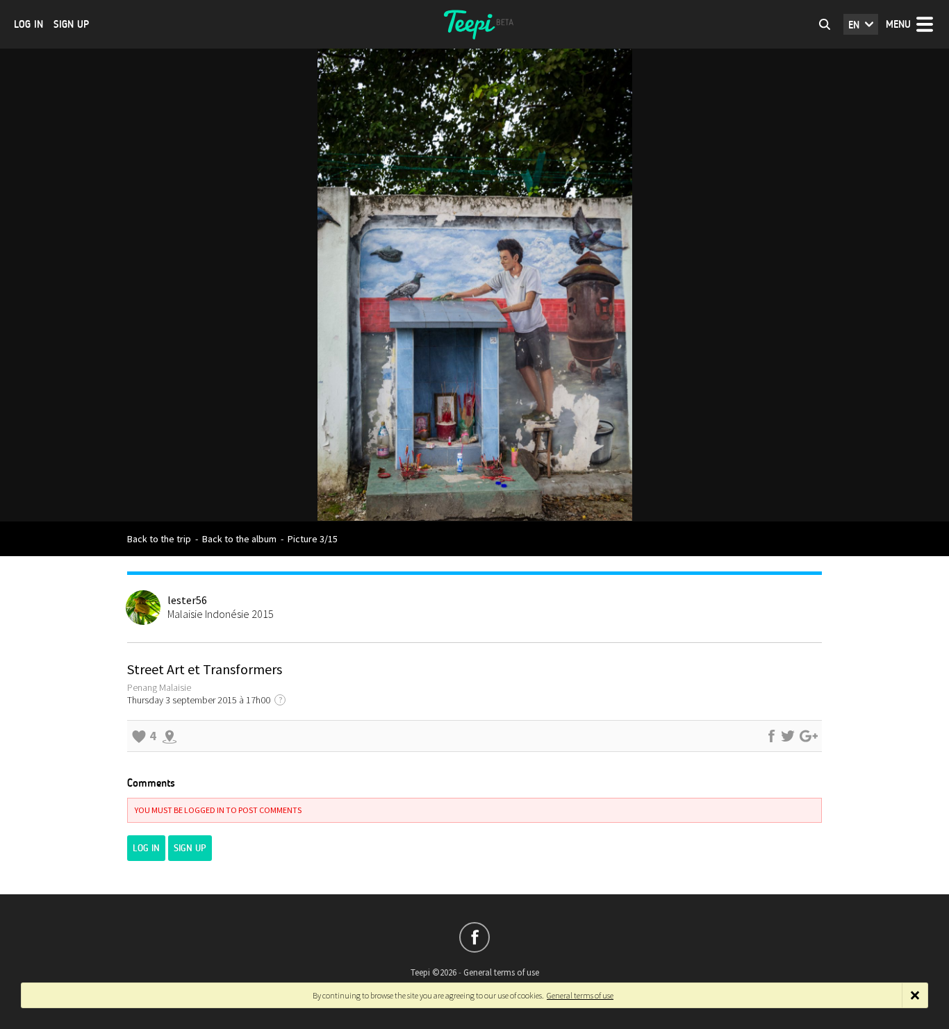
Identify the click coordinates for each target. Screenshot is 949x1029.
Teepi (474, 24)
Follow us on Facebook (474, 937)
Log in (28, 24)
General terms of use (501, 972)
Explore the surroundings (169, 736)
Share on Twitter (788, 736)
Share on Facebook (771, 736)
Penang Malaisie (159, 687)
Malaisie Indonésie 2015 (220, 614)
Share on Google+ (808, 736)
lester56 (187, 600)
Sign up (71, 24)
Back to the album (239, 539)
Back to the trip (159, 539)
